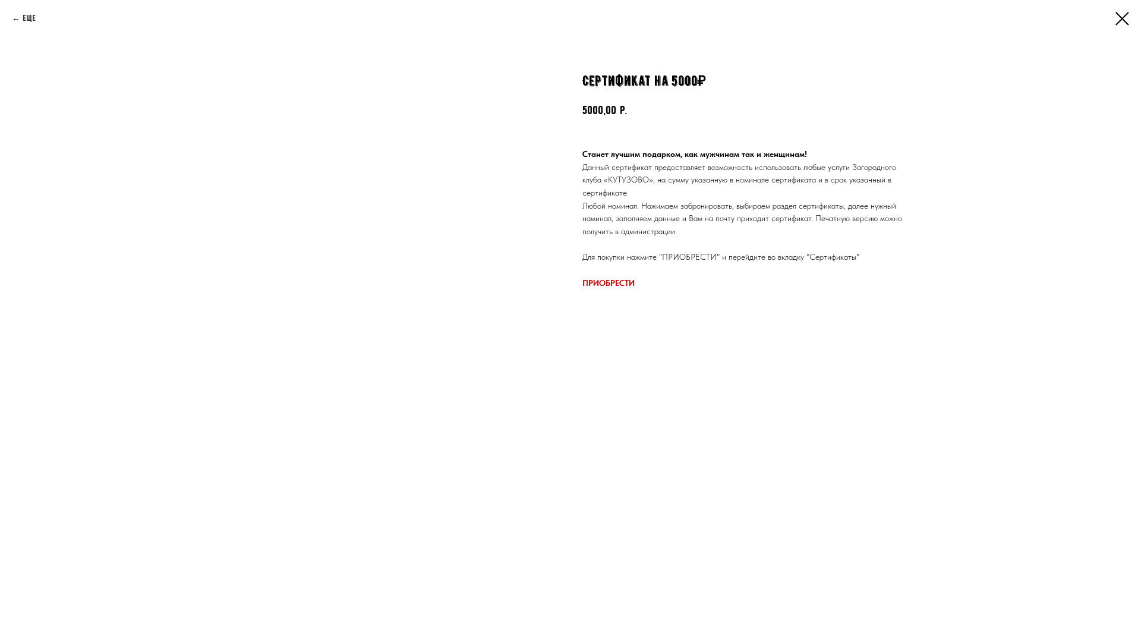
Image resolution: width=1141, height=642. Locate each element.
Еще (29, 18)
